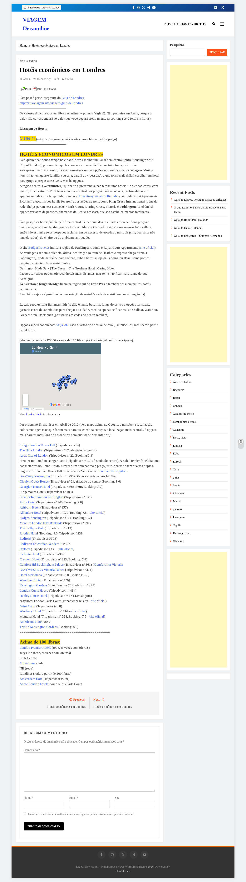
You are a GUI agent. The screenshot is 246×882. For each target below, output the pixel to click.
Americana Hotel (31, 622)
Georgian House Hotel (35, 487)
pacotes (177, 509)
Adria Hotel (28, 502)
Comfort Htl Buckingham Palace (42, 564)
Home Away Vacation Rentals (97, 196)
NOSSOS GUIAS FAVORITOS (185, 24)
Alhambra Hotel (30, 512)
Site (117, 797)
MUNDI (28, 138)
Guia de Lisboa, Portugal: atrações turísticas (200, 199)
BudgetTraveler (38, 247)
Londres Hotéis (34, 414)
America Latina (182, 381)
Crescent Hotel (30, 559)
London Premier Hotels (35, 647)
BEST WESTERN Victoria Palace (42, 570)
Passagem (179, 517)
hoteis (176, 485)
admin (27, 79)
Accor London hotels (34, 684)
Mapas (177, 501)
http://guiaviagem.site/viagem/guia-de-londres (51, 103)
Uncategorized (181, 533)
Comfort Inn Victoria (108, 564)
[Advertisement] (198, 122)
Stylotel (25, 549)
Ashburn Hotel (30, 507)
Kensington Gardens (33, 585)
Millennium (28, 663)
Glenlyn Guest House (34, 481)
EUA (176, 453)
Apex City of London (34, 455)
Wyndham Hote (30, 580)
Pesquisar (177, 45)
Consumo (178, 429)
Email (74, 797)
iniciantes (178, 493)
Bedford (25, 538)
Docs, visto (179, 437)
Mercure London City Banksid (40, 523)
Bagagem (178, 389)
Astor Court (28, 606)
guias (176, 477)
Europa (177, 461)
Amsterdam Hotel (31, 679)
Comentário (32, 750)
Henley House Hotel (33, 596)
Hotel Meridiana (31, 575)
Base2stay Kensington (35, 476)
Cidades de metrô (183, 413)
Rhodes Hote (28, 533)
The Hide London (31, 450)
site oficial (147, 247)
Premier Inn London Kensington (41, 497)
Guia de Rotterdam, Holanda (191, 219)
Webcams (178, 541)
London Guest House (34, 590)
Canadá (177, 405)
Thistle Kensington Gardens (39, 627)
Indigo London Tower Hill (37, 445)
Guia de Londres (73, 98)
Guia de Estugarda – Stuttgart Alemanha (198, 235)
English (177, 445)
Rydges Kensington (33, 518)
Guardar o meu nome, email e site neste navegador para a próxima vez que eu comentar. (81, 814)
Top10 (177, 525)
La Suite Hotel (29, 554)
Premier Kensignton (112, 471)
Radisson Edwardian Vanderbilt (41, 544)
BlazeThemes (123, 871)
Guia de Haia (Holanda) (188, 227)
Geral (176, 469)
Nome (28, 797)
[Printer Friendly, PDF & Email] (38, 89)
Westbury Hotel (30, 611)
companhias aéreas (184, 421)
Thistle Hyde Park (32, 528)
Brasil (176, 397)
